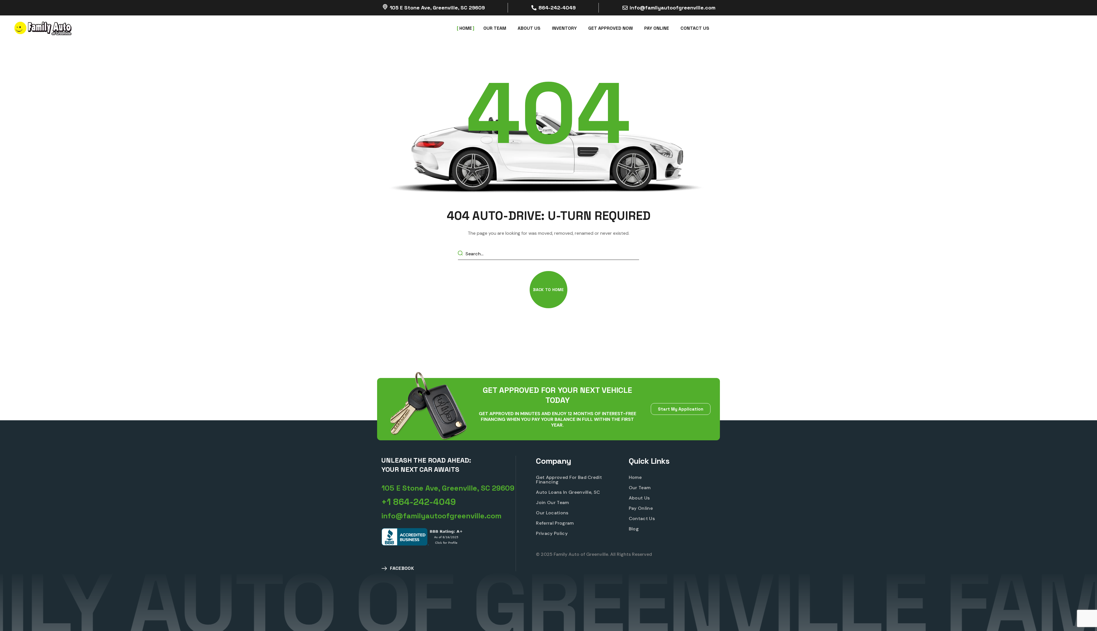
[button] (548, 289)
